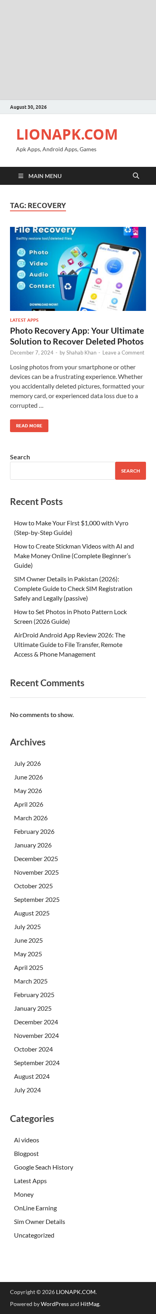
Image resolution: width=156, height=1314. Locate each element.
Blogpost (26, 1153)
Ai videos (26, 1140)
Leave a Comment (123, 352)
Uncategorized (34, 1235)
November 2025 (36, 872)
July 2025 (27, 926)
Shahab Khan (81, 352)
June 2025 (28, 940)
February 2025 (34, 994)
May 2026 (28, 790)
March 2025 (31, 981)
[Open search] (136, 176)
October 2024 (33, 1049)
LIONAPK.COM (67, 134)
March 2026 (31, 817)
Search (20, 457)
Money (24, 1194)
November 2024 (36, 1035)
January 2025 (33, 1008)
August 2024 (32, 1076)
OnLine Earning (35, 1208)
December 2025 (36, 858)
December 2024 (36, 1022)
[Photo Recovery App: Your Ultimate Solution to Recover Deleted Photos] (78, 269)
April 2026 (28, 804)
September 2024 (37, 1062)
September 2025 (37, 899)
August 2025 (32, 913)
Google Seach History (43, 1167)
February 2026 (34, 831)
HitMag (89, 1303)
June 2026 (28, 777)
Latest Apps (24, 320)
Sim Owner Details (39, 1221)
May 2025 (28, 953)
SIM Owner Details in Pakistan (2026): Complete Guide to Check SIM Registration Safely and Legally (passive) (73, 588)
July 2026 (27, 763)
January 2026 (33, 845)
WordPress (55, 1303)
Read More (26, 424)
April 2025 (28, 967)
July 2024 (27, 1090)
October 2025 (33, 885)
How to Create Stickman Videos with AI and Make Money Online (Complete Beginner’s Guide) (74, 555)
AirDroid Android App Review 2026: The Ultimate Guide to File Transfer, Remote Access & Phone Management (69, 644)
